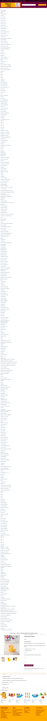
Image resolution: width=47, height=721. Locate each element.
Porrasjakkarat (3, 247)
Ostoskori (26, 711)
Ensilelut (2, 50)
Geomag (2, 160)
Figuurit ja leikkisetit (4, 104)
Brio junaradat (3, 90)
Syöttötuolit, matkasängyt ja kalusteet (7, 192)
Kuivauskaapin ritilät (4, 294)
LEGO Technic (3, 36)
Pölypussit (2, 315)
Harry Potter (3, 98)
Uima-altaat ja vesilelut (5, 181)
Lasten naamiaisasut (4, 108)
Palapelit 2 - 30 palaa (4, 130)
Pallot (2, 172)
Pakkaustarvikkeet (4, 322)
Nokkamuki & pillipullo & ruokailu (7, 190)
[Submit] (36, 5)
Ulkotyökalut (3, 220)
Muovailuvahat (3, 138)
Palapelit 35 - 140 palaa (5, 132)
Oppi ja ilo (2, 536)
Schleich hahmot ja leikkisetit (6, 38)
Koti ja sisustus (3, 193)
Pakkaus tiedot (5, 687)
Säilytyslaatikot (3, 281)
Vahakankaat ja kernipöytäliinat (6, 196)
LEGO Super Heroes (4, 35)
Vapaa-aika (3, 398)
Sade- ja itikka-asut (4, 385)
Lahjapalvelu (3, 628)
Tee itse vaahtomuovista (5, 368)
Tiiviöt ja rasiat (3, 249)
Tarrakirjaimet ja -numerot (5, 340)
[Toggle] (1, 674)
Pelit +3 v (2, 120)
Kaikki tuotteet (3, 10)
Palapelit (2, 545)
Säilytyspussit (3, 296)
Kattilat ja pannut (4, 254)
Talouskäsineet (3, 302)
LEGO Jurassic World (4, 437)
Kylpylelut (2, 55)
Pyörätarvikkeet (3, 404)
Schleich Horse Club (4, 46)
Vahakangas (3, 197)
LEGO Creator (3, 18)
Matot (2, 238)
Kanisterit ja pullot (4, 258)
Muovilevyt (2, 390)
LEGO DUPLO (3, 434)
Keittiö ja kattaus (4, 248)
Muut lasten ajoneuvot (5, 87)
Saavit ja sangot (3, 259)
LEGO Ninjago (3, 30)
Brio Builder (3, 155)
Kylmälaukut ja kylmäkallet (5, 267)
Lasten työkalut (3, 114)
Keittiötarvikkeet (4, 253)
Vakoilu (2, 148)
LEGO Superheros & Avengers (6, 448)
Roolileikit (2, 452)
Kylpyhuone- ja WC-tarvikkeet (6, 277)
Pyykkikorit (3, 289)
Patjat (2, 374)
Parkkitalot (3, 88)
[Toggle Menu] (1, 9)
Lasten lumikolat (4, 170)
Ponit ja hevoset (3, 523)
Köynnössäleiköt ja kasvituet (6, 226)
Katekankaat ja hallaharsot (5, 234)
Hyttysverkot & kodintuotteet (6, 215)
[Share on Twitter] (26, 670)
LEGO (2, 12)
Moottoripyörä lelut (4, 504)
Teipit (2, 338)
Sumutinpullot (3, 310)
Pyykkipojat (3, 312)
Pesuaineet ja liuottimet (5, 309)
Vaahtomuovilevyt (4, 366)
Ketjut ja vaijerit (3, 329)
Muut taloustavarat (4, 264)
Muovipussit (3, 324)
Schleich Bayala (3, 39)
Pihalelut (2, 174)
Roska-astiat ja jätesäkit (5, 288)
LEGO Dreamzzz (4, 23)
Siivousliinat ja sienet (4, 307)
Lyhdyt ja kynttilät (4, 207)
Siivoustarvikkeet (4, 299)
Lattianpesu (3, 304)
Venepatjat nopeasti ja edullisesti (6, 370)
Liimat (2, 337)
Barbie (2, 59)
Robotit (2, 150)
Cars (1, 93)
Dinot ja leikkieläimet (4, 521)
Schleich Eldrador (4, 41)
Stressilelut (3, 556)
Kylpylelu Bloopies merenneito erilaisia (27, 700)
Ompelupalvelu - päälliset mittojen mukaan (8, 363)
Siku (1, 72)
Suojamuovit (3, 391)
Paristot (2, 407)
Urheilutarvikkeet (4, 401)
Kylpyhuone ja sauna (4, 269)
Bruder (2, 77)
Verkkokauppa (38, 712)
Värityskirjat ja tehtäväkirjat (6, 145)
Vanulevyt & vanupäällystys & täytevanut (8, 365)
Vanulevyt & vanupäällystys (5, 615)
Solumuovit (3, 396)
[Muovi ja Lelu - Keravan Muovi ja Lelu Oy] (10, 5)
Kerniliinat (2, 199)
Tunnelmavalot (3, 210)
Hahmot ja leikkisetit (4, 95)
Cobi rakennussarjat (4, 159)
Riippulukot (3, 332)
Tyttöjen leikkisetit (4, 103)
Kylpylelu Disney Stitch (18, 700)
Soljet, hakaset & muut (5, 334)
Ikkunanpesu (3, 305)
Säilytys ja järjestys (4, 278)
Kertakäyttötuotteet (4, 256)
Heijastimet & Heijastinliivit (5, 387)
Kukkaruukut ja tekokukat (5, 194)
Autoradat (2, 92)
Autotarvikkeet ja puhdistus (6, 402)
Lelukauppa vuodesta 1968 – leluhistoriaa (8, 606)
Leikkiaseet (3, 116)
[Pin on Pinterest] (30, 670)
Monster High (3, 61)
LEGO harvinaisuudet (4, 422)
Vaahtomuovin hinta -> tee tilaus (6, 360)
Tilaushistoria (27, 712)
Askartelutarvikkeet (4, 140)
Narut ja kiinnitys (4, 326)
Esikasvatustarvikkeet (4, 231)
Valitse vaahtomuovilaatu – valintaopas (8, 359)
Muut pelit (2, 127)
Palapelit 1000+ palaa (4, 135)
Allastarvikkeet (3, 590)
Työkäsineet (3, 343)
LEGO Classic (3, 17)
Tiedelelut (2, 146)
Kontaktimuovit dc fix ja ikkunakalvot (7, 214)
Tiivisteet (2, 353)
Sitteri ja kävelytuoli (4, 185)
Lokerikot (2, 283)
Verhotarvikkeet (3, 298)
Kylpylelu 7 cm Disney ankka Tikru (4, 700)
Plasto (2, 74)
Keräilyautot (3, 80)
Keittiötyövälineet (4, 251)
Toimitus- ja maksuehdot (17, 712)
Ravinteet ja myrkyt (4, 236)
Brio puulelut (3, 53)
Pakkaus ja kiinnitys (4, 321)
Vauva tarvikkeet (4, 188)
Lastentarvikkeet (4, 184)
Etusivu (25, 634)
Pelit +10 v (2, 125)
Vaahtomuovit (3, 607)
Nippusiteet (3, 327)
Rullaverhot (3, 204)
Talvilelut (2, 167)
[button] (15, 1)
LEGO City (2, 15)
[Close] (1, 632)
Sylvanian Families (4, 101)
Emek (2, 75)
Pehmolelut (3, 151)
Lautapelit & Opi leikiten (5, 534)
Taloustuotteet (3, 244)
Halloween (2, 117)
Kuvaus (4, 673)
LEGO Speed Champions (5, 31)
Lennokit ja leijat (4, 177)
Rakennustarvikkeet (4, 346)
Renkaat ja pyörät (4, 354)
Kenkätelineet (3, 291)
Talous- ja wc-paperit (4, 261)
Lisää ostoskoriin (29, 665)
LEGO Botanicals (4, 13)
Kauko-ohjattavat (4, 82)
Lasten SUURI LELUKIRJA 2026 (6, 629)
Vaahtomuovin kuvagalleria (5, 371)
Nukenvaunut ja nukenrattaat (6, 66)
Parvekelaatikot (3, 225)
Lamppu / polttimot (4, 209)
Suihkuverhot (3, 270)
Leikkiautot (3, 79)
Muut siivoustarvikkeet (5, 317)
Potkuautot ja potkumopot (5, 69)
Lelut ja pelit (3, 11)
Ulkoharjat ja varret (4, 318)
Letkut (2, 221)
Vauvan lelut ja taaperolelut (6, 47)
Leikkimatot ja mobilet (5, 469)
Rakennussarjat (3, 154)
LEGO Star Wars (3, 33)
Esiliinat (2, 380)
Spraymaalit (3, 351)
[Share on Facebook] (25, 670)
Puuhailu (2, 143)
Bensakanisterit (3, 348)
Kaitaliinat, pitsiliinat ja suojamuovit (7, 202)
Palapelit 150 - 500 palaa (5, 133)
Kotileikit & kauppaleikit (5, 459)
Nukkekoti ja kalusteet (5, 68)
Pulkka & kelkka (3, 168)
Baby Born (2, 63)
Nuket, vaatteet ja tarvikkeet (6, 64)
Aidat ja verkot (3, 228)
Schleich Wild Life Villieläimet (6, 44)
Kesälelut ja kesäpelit (4, 171)
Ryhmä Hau (3, 106)
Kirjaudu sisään (27, 709)
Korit (1, 280)
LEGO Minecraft (3, 28)
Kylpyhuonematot (4, 275)
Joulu (2, 217)
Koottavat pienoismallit (5, 162)
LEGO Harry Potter (4, 26)
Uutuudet (2, 623)
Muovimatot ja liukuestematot (6, 242)
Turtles (2, 96)
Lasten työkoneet (4, 85)
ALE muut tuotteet (4, 626)
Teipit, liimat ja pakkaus (5, 320)
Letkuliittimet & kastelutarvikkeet (7, 223)
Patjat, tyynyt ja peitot (5, 373)
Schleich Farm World (4, 42)
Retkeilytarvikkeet (4, 399)
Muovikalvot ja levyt (4, 388)
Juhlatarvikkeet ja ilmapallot (6, 466)
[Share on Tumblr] (31, 670)
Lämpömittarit (3, 245)
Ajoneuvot (2, 71)
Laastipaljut (3, 349)
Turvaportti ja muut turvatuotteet (7, 187)
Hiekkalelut (3, 176)
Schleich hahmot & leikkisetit (6, 410)
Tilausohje (14, 711)
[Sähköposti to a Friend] (28, 670)
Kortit (2, 331)
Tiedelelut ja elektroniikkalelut (6, 566)
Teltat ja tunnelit (4, 182)
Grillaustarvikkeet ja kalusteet (6, 233)
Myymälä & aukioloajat (40, 709)
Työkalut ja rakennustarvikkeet (6, 342)
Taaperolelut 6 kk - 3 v (5, 57)
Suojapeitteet (3, 393)
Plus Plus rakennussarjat (5, 157)
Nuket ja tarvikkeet (4, 58)
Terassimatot (3, 239)
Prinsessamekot (3, 109)
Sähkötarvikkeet (3, 212)
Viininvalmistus (3, 266)
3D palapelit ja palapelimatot (6, 137)
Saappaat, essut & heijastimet (6, 379)
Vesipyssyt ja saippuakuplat (5, 179)
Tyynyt (2, 376)
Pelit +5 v (2, 122)
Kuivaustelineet (3, 293)
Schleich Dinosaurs (4, 418)
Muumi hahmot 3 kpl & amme (35, 700)
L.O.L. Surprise (3, 533)
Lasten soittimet (4, 165)
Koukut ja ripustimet (4, 286)
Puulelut (2, 52)
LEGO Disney (3, 20)
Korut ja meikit (3, 111)
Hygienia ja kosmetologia (5, 272)
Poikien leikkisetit (4, 526)
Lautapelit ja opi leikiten (5, 119)
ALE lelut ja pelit (4, 624)
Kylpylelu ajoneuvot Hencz (42, 700)
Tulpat (2, 356)
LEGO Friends (3, 25)
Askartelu (2, 555)
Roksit (2, 382)
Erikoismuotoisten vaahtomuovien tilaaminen (9, 611)
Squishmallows (3, 573)
